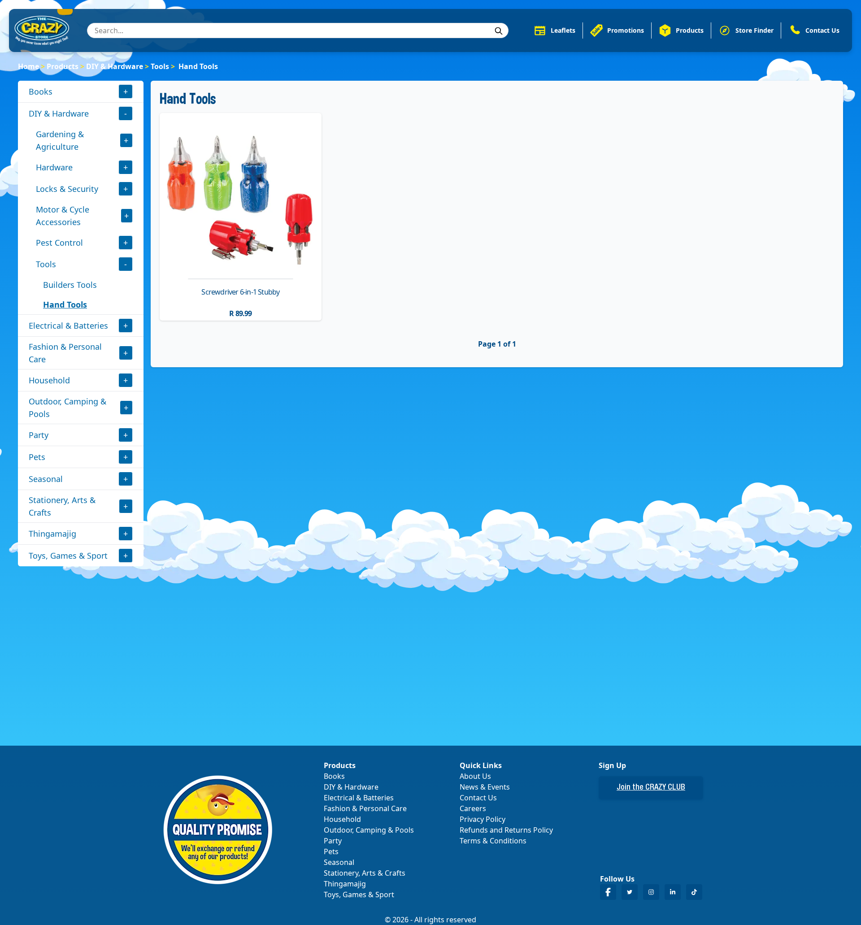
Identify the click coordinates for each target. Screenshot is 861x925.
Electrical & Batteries (68, 325)
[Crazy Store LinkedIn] (673, 892)
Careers (473, 808)
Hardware (54, 167)
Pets (37, 457)
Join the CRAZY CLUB (651, 788)
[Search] (498, 30)
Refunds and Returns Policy (506, 830)
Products (62, 66)
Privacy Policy (482, 819)
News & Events (485, 787)
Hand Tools (65, 304)
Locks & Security (67, 188)
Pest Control (59, 242)
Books (40, 91)
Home (28, 66)
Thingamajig (52, 533)
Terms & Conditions (493, 841)
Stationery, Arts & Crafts (62, 506)
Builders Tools (70, 284)
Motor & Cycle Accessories (62, 215)
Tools (160, 66)
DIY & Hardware (114, 66)
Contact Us (478, 798)
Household (49, 380)
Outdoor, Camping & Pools (67, 407)
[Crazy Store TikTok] (694, 892)
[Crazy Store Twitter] (630, 892)
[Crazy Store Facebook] (608, 892)
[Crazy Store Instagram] (651, 892)
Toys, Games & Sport (68, 555)
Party (38, 435)
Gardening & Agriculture (60, 140)
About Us (475, 776)
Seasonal (46, 478)
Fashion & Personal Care (65, 353)
